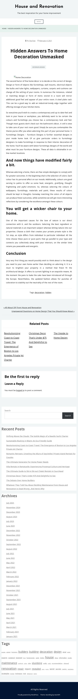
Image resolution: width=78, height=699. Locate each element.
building (34, 651)
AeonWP (57, 695)
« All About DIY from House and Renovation (22, 307)
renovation (9, 668)
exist (68, 652)
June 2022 (10, 558)
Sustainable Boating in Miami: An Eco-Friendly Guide (29, 441)
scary (43, 669)
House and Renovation (39, 6)
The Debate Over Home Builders (20, 480)
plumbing (37, 663)
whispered (30, 673)
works (35, 673)
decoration (39, 292)
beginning (14, 652)
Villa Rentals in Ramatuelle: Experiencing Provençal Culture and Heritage (38, 466)
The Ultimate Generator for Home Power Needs (27, 462)
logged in (20, 390)
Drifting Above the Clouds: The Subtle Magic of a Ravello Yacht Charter (37, 436)
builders (23, 651)
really (49, 663)
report (28, 668)
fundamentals (31, 658)
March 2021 (11, 627)
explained (11, 658)
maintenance (9, 663)
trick (24, 674)
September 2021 (13, 599)
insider (70, 658)
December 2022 (13, 530)
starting (64, 669)
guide (37, 658)
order (25, 663)
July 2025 (10, 503)
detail (64, 652)
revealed (36, 668)
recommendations (57, 663)
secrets (58, 669)
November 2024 (13, 507)
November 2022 (13, 535)
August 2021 (11, 604)
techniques (18, 674)
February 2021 (12, 632)
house (49, 657)
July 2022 (10, 553)
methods (20, 663)
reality (45, 663)
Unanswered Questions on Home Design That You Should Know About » (43, 311)
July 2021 (10, 609)
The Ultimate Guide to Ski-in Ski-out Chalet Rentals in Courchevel (34, 471)
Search (7, 410)
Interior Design (38, 67)
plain (29, 663)
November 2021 (13, 590)
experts (4, 658)
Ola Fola (32, 41)
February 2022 (12, 576)
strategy (12, 673)
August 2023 (11, 516)
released (66, 663)
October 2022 (12, 540)
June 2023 (10, 526)
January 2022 (11, 581)
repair (21, 668)
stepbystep (70, 669)
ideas (56, 658)
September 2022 (13, 544)
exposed (19, 658)
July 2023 (10, 521)
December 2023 (13, 512)
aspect (8, 652)
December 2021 (13, 586)
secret (52, 669)
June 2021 (10, 613)
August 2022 (11, 549)
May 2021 (10, 618)
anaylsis (3, 652)
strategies (5, 673)
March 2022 (11, 572)
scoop (47, 669)
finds (24, 658)
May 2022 (10, 563)
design (58, 651)
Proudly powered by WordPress (28, 695)
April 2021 (10, 622)
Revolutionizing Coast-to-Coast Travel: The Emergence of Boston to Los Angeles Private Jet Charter (14, 346)
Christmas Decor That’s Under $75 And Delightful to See (30, 476)
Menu (39, 22)
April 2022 (10, 567)
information (63, 658)
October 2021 (12, 595)
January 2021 (11, 636)
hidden (48, 292)
